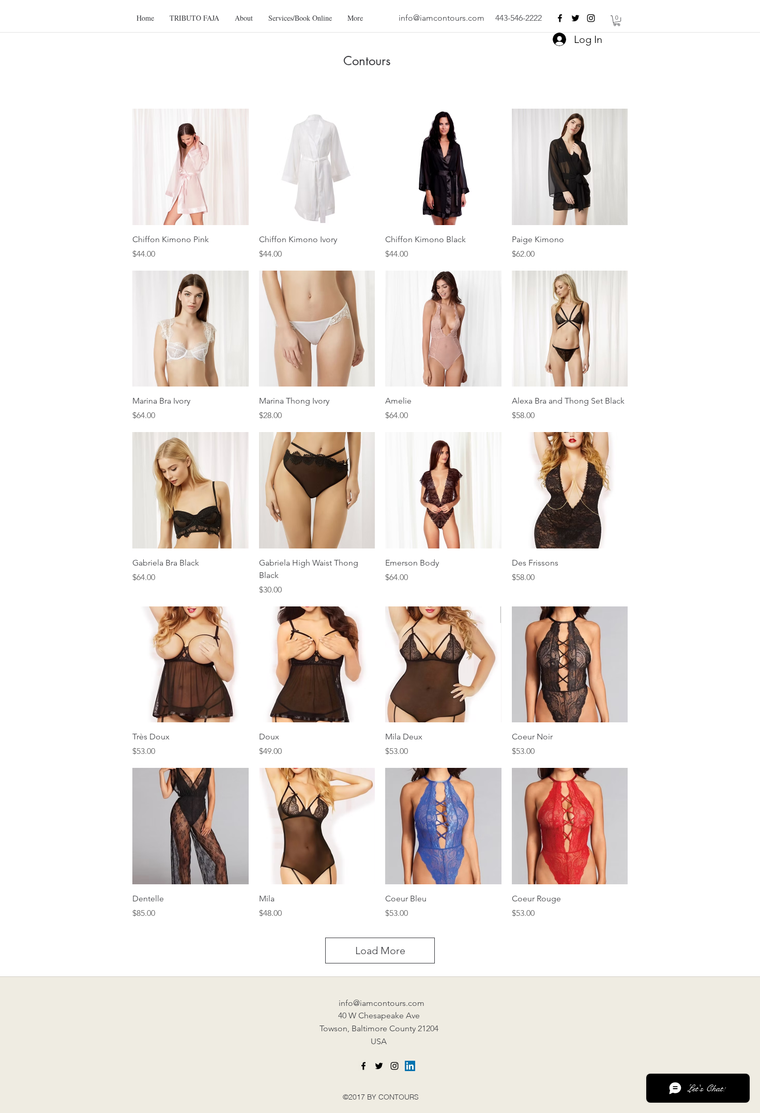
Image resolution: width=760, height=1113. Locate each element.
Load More (380, 950)
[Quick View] (190, 167)
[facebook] (560, 18)
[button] (617, 21)
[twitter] (575, 18)
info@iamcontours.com (441, 18)
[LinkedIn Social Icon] (410, 1066)
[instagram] (591, 18)
